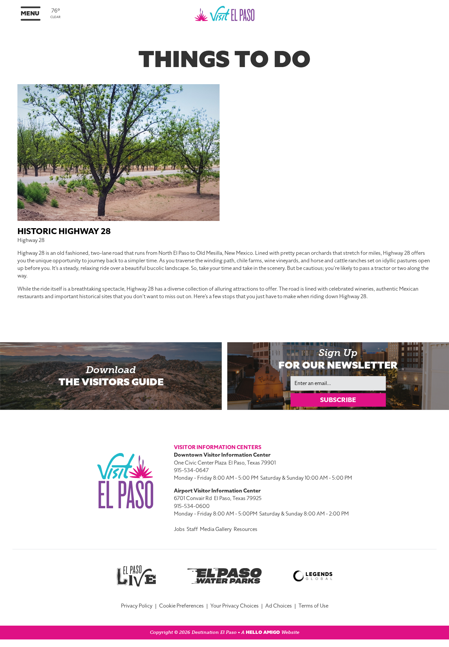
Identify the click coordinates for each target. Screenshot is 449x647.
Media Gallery (216, 529)
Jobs (179, 529)
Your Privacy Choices (234, 606)
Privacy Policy (137, 606)
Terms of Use (313, 606)
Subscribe (338, 399)
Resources (245, 529)
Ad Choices (278, 606)
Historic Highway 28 (64, 231)
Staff (192, 529)
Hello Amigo (263, 632)
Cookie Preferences (181, 606)
